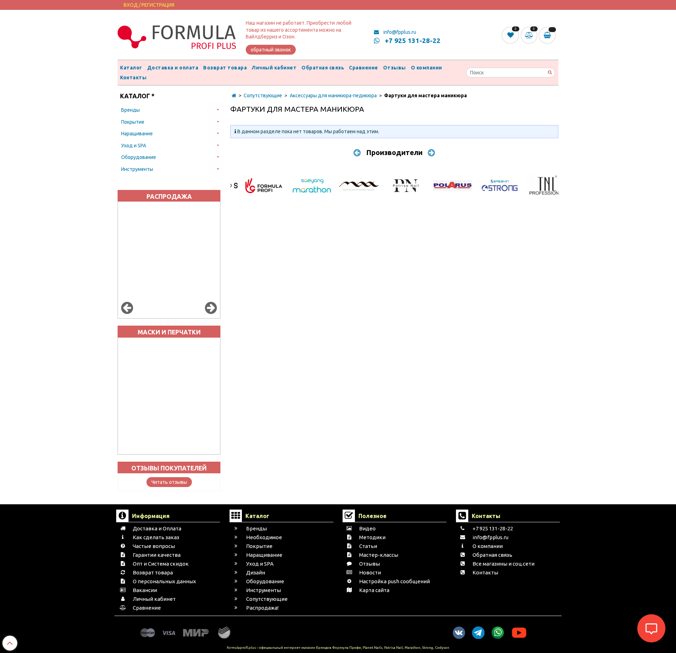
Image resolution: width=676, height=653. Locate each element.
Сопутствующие (263, 95)
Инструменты (137, 169)
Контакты (133, 77)
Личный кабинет (274, 67)
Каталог (131, 67)
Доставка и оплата (173, 67)
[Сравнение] (530, 35)
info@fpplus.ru (399, 32)
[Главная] (234, 95)
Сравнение (363, 67)
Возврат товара (225, 67)
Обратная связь (322, 67)
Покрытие (132, 122)
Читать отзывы (169, 482)
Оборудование (138, 157)
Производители (394, 152)
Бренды (130, 110)
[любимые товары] (511, 35)
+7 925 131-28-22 (411, 40)
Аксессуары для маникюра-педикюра (333, 95)
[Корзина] (548, 35)
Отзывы (394, 67)
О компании (426, 67)
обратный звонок (271, 50)
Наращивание (137, 133)
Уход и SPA (133, 145)
